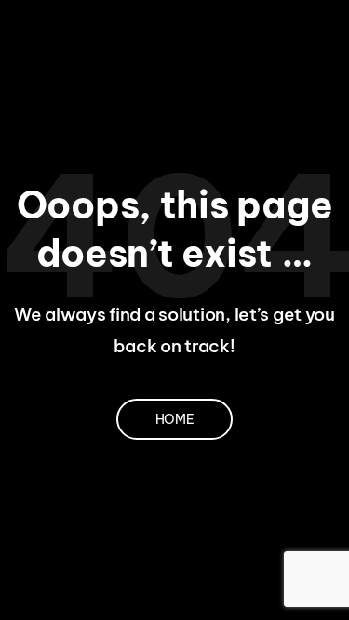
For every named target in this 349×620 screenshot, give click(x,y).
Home (175, 419)
